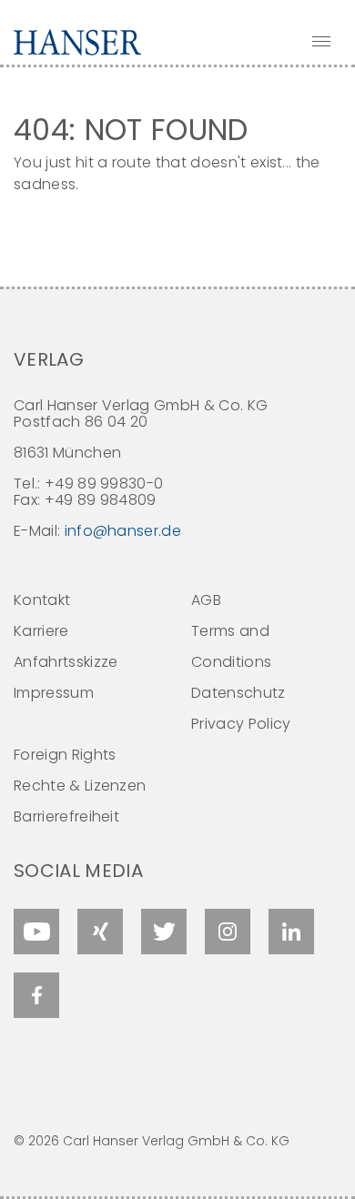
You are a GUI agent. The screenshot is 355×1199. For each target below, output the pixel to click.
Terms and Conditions (231, 646)
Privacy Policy (240, 723)
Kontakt (42, 599)
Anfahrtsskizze (65, 661)
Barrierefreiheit (66, 816)
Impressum (54, 692)
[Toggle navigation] (321, 41)
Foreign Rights (65, 754)
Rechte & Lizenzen (80, 785)
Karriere (41, 630)
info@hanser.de (123, 530)
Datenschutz (238, 692)
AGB (206, 599)
